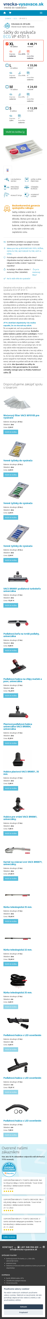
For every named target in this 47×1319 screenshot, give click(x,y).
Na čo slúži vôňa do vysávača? (18, 278)
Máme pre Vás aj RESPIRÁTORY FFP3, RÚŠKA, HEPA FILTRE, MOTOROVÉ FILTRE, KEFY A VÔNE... (25, 251)
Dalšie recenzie (9, 1237)
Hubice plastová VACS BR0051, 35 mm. (21, 773)
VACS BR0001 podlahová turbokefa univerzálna (22, 590)
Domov (8, 18)
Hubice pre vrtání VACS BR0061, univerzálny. (20, 818)
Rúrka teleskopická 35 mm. (17, 907)
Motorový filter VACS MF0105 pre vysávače (21, 416)
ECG (15, 18)
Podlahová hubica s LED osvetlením (22, 1035)
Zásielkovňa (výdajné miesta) (16, 1281)
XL (13, 45)
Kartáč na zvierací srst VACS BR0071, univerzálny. (22, 863)
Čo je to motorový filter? (36, 272)
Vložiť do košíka (14, 131)
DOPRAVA (6, 1275)
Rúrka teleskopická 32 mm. (17, 949)
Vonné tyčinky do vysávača (17, 460)
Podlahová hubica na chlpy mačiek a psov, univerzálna (22, 680)
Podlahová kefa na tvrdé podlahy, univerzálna (21, 635)
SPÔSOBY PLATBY (9, 1255)
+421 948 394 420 (29, 1247)
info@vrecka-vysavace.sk (23, 1249)
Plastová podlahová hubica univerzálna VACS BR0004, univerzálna (17, 726)
